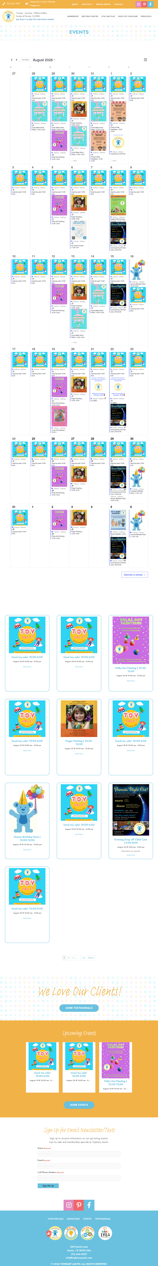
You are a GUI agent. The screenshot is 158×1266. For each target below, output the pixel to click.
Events (87, 1219)
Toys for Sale (55, 1219)
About (75, 4)
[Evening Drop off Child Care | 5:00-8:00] (131, 809)
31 (92, 73)
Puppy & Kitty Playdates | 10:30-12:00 (97, 159)
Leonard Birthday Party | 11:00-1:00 (138, 535)
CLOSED (94, 400)
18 (33, 349)
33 (83, 957)
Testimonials (102, 1219)
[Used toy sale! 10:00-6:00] (27, 634)
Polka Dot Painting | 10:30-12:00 (58, 158)
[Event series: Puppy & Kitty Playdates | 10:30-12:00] (92, 155)
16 (131, 256)
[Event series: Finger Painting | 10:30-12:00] (72, 121)
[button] (92, 4)
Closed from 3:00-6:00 (117, 154)
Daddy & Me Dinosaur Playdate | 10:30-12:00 (118, 220)
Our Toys (86, 4)
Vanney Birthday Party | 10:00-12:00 (138, 285)
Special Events (103, 4)
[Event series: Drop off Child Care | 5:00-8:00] (125, 246)
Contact (118, 4)
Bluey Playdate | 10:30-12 (118, 535)
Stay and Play (108, 16)
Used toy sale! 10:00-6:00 (39, 99)
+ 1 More (74, 161)
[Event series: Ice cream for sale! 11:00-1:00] (72, 243)
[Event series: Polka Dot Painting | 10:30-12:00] (53, 155)
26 (53, 438)
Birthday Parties (90, 16)
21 (92, 349)
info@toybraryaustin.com (79, 1257)
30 (72, 73)
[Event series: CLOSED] (105, 398)
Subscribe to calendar (133, 574)
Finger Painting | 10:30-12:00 (76, 124)
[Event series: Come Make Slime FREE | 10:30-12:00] (33, 126)
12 (53, 256)
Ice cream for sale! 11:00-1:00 (77, 246)
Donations (73, 1219)
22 (112, 349)
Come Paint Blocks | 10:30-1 (58, 431)
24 (13, 438)
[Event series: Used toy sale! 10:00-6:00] (33, 96)
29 (53, 73)
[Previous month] (11, 59)
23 (131, 349)
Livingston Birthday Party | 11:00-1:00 (136, 492)
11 (33, 256)
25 (33, 438)
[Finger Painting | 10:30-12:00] (79, 718)
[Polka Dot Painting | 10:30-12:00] (131, 640)
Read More (27, 666)
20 (72, 349)
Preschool (146, 16)
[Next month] (16, 59)
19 (53, 349)
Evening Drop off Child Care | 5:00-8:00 (118, 249)
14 (92, 256)
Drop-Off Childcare (128, 16)
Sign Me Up (48, 1185)
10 (13, 256)
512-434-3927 (13, 3)
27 (72, 438)
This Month (25, 60)
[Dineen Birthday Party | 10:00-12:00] (27, 808)
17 (13, 349)
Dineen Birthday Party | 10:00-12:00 (118, 499)
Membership (73, 16)
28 (33, 73)
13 (72, 256)
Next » (91, 957)
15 (112, 256)
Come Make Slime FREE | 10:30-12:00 (38, 128)
